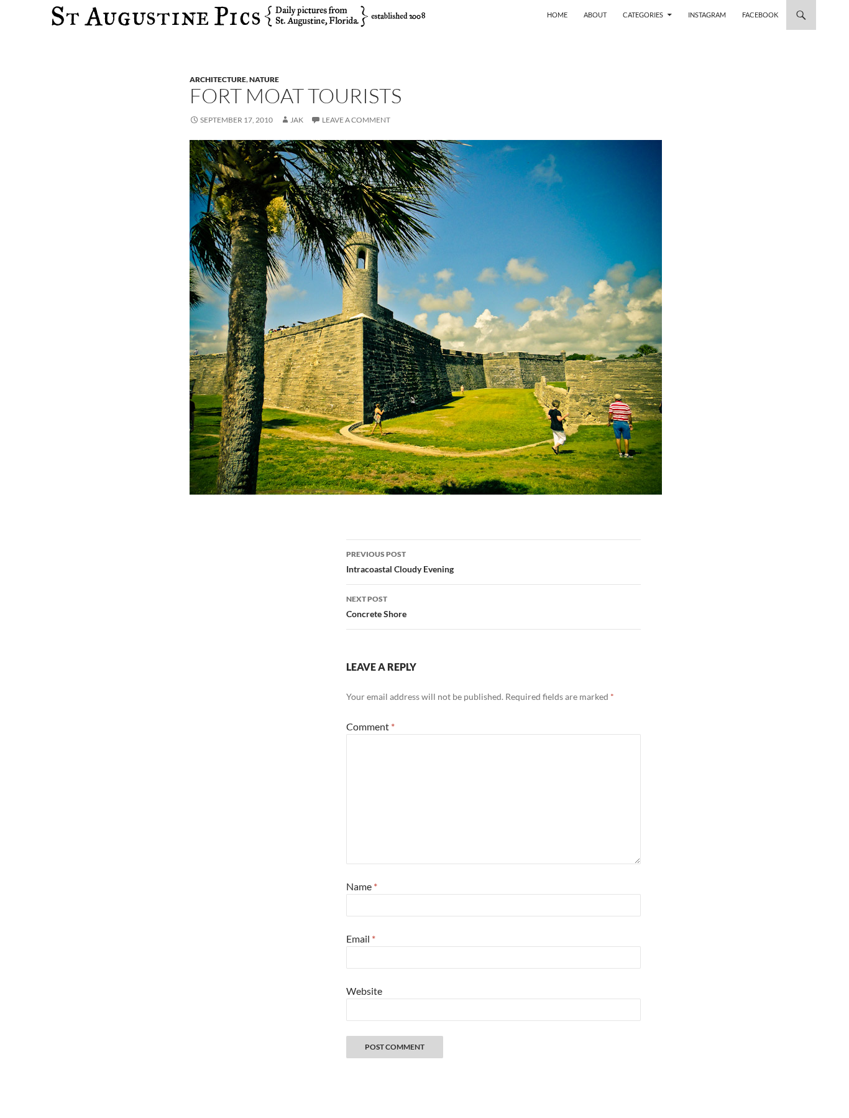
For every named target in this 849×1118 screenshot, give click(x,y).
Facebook (760, 15)
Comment (370, 726)
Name (361, 886)
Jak (296, 119)
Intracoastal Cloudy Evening (400, 561)
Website (364, 991)
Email (360, 938)
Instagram (707, 15)
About (595, 15)
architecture (218, 79)
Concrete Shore (376, 606)
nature (264, 79)
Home (557, 15)
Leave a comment (356, 119)
